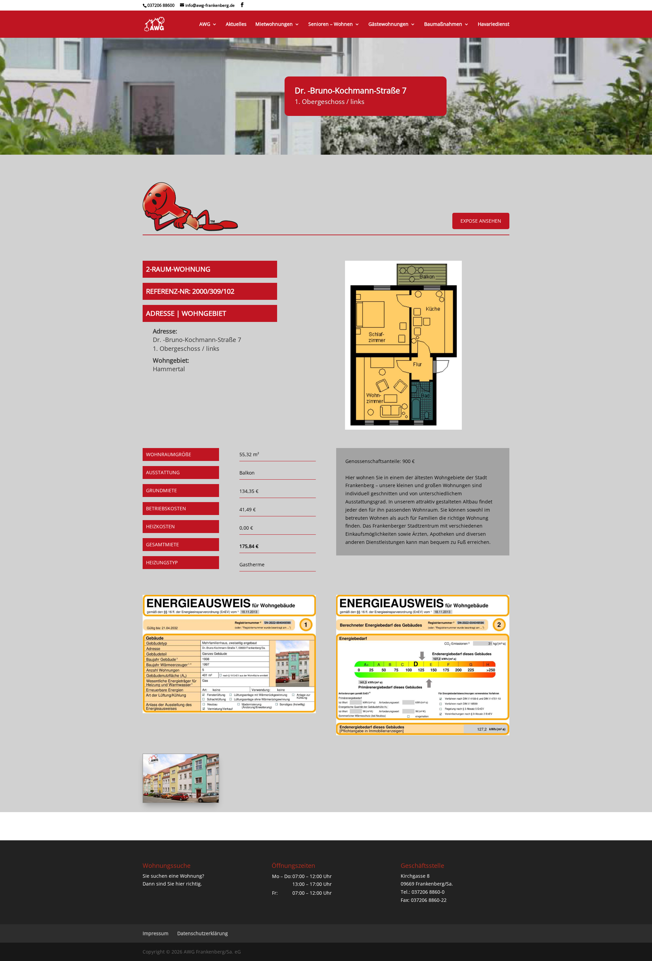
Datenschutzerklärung (202, 933)
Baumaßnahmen (443, 24)
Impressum (155, 933)
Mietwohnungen (274, 24)
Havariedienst (493, 24)
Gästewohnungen (388, 24)
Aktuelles (236, 24)
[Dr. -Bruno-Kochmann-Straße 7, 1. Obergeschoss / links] (403, 428)
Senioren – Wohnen (330, 24)
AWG (204, 24)
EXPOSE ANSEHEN (480, 221)
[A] (181, 800)
